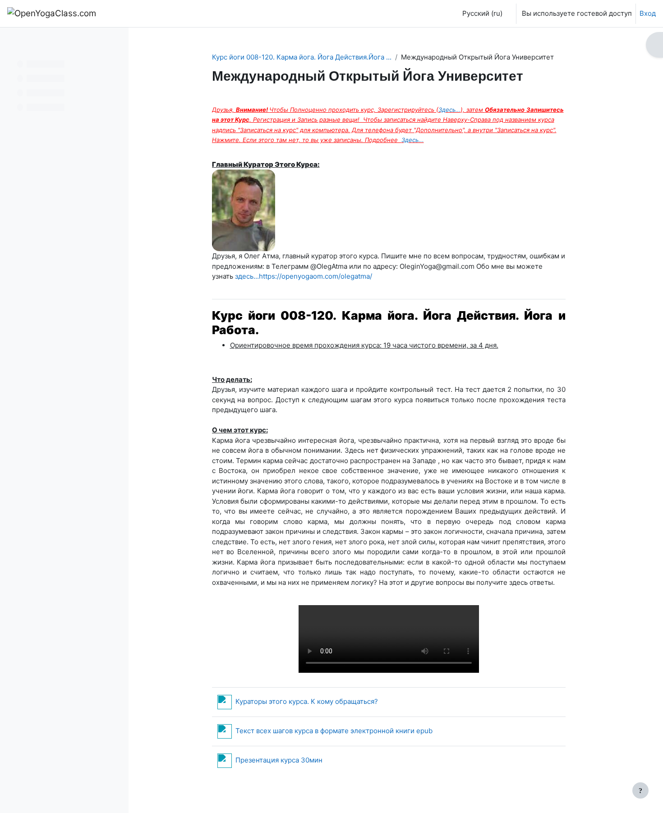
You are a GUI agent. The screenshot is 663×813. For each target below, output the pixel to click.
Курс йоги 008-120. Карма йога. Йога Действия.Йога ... (301, 57)
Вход (648, 13)
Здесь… (449, 109)
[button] (480, 13)
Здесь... (412, 139)
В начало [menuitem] (127, 13)
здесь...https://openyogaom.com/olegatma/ (303, 276)
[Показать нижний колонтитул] (640, 790)
